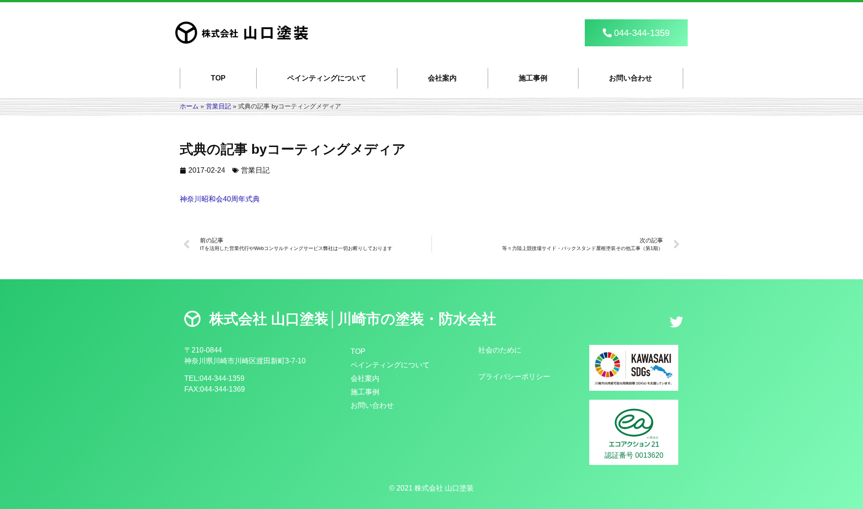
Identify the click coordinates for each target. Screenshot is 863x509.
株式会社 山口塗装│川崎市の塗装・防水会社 (352, 319)
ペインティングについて (326, 78)
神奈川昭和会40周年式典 (220, 199)
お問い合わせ (630, 78)
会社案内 (442, 78)
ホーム (189, 106)
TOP (218, 78)
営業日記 (218, 106)
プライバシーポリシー (514, 376)
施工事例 (533, 78)
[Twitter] (676, 322)
